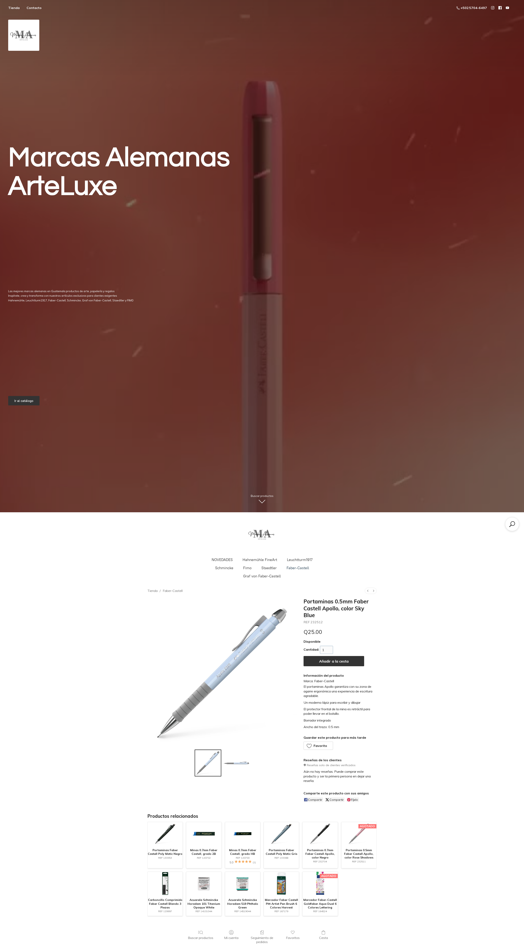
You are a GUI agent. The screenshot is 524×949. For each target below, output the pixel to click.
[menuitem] (368, 591)
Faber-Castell (298, 568)
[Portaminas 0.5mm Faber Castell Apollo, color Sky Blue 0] (208, 763)
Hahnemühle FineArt (260, 560)
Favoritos (293, 938)
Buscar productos (200, 938)
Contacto (34, 8)
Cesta (323, 938)
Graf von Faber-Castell (262, 576)
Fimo (247, 568)
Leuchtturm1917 (300, 560)
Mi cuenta (231, 938)
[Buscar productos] (512, 524)
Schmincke (224, 568)
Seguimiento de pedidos (262, 940)
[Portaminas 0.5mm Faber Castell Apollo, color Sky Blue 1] (236, 763)
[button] (318, 746)
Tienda (14, 8)
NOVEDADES (222, 560)
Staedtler (269, 568)
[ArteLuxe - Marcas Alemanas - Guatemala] (262, 534)
